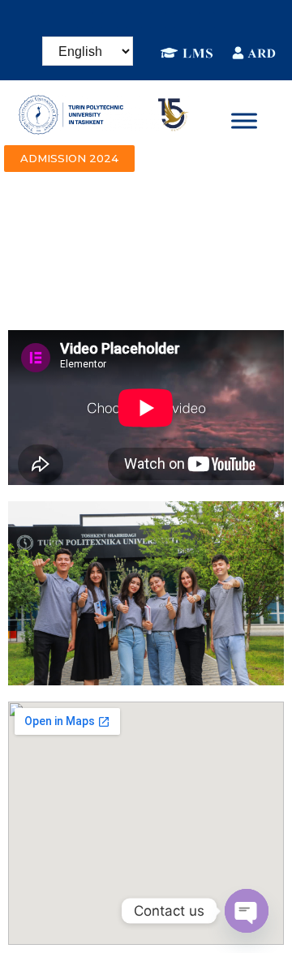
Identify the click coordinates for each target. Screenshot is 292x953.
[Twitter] (182, 20)
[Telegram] (158, 20)
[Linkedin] (134, 20)
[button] (69, 158)
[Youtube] (207, 20)
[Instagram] (109, 20)
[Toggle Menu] (244, 120)
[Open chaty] (246, 911)
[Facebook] (85, 20)
